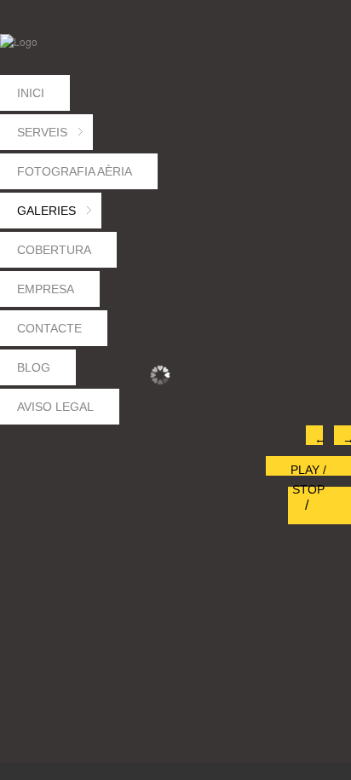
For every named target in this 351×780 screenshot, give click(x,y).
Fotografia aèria (74, 171)
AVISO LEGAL (55, 406)
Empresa (45, 289)
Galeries (55, 216)
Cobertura (54, 250)
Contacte (49, 328)
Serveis (50, 137)
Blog (33, 367)
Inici (30, 93)
